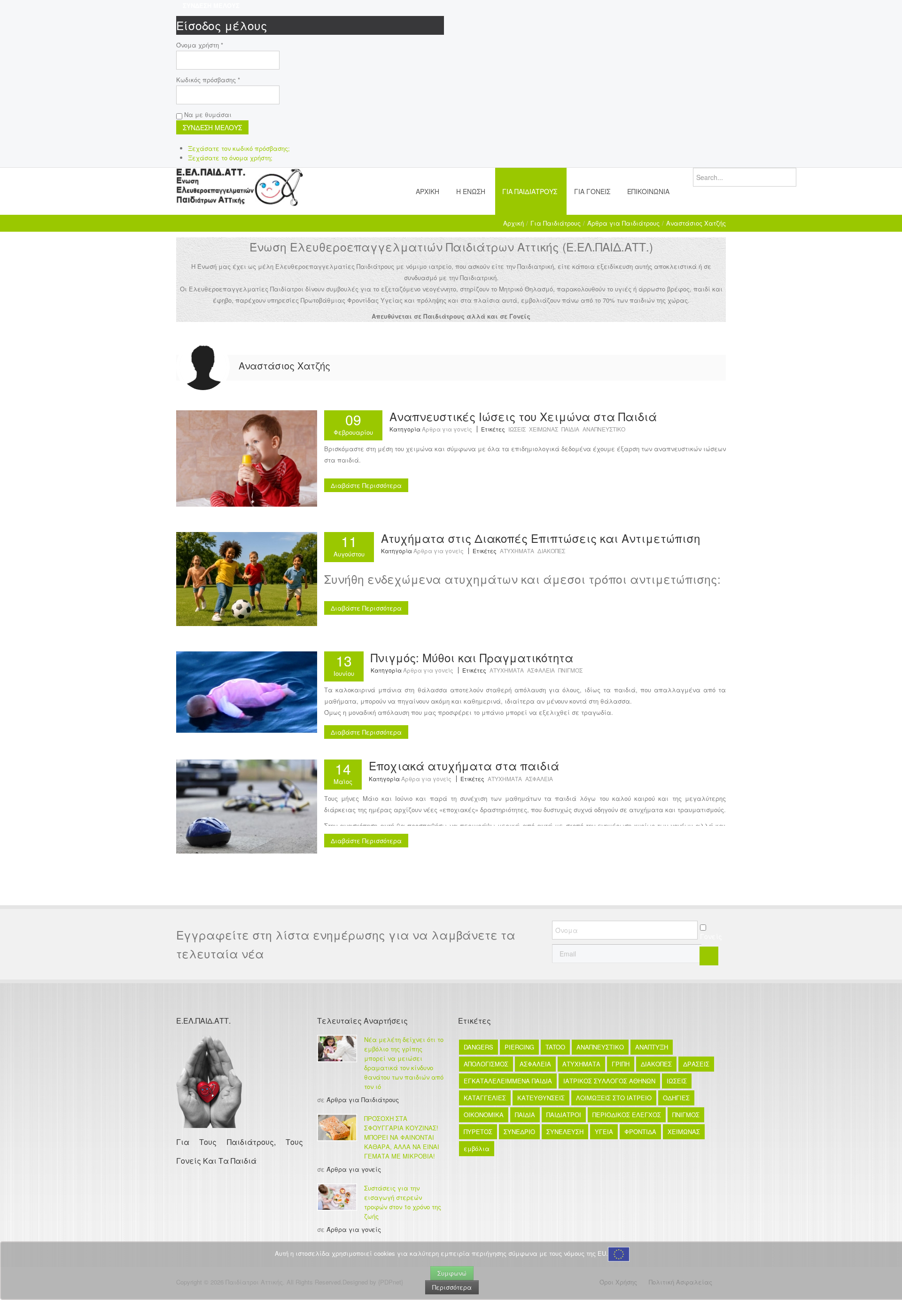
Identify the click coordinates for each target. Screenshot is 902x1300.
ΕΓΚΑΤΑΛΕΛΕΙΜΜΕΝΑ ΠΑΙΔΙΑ (508, 1080)
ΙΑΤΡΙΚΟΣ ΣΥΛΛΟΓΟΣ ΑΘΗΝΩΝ (609, 1080)
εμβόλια (477, 1148)
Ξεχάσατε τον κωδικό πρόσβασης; (239, 148)
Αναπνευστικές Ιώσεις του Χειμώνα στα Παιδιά (523, 416)
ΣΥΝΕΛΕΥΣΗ (564, 1131)
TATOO (555, 1046)
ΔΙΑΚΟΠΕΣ (551, 551)
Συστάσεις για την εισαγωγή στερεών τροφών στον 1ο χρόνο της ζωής (402, 1202)
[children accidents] (246, 577)
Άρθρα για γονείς (447, 429)
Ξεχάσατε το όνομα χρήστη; (230, 157)
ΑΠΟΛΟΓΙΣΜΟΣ (486, 1063)
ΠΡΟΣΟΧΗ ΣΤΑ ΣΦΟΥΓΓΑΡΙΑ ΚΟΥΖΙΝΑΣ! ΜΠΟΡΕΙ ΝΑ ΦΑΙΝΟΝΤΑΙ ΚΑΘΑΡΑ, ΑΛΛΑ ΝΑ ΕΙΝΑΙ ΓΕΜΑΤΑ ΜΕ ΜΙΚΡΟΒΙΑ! (401, 1137)
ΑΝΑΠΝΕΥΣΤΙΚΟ (604, 429)
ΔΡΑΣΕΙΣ (696, 1063)
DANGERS (478, 1046)
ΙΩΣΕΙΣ (517, 429)
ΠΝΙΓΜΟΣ (570, 670)
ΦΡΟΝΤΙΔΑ (640, 1131)
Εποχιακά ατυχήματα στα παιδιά (464, 765)
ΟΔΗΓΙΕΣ (676, 1097)
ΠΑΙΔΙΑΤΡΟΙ (563, 1114)
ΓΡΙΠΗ (621, 1063)
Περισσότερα (452, 1287)
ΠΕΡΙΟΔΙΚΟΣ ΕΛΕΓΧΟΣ (626, 1114)
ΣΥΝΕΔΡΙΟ (519, 1131)
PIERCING (519, 1046)
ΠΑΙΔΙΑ (570, 429)
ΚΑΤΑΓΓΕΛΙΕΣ (485, 1097)
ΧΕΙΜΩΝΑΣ (543, 429)
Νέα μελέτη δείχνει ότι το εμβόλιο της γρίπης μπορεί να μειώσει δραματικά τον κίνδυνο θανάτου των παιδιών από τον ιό (403, 1063)
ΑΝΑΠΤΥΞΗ (651, 1046)
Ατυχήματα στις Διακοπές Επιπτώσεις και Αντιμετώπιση (540, 538)
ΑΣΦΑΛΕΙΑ (541, 670)
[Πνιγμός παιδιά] (246, 691)
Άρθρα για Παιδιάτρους (623, 223)
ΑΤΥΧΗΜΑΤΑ (517, 551)
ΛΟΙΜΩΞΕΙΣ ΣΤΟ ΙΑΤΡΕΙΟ (614, 1097)
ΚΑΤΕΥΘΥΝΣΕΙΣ (541, 1097)
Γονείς (711, 936)
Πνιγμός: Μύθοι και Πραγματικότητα (472, 657)
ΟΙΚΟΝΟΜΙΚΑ (484, 1114)
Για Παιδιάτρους (555, 223)
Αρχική (513, 223)
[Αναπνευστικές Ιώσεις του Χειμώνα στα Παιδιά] (246, 457)
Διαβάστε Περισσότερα (366, 485)
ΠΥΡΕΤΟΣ (478, 1131)
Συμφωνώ (452, 1273)
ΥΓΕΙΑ (604, 1131)
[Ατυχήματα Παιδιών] (246, 805)
